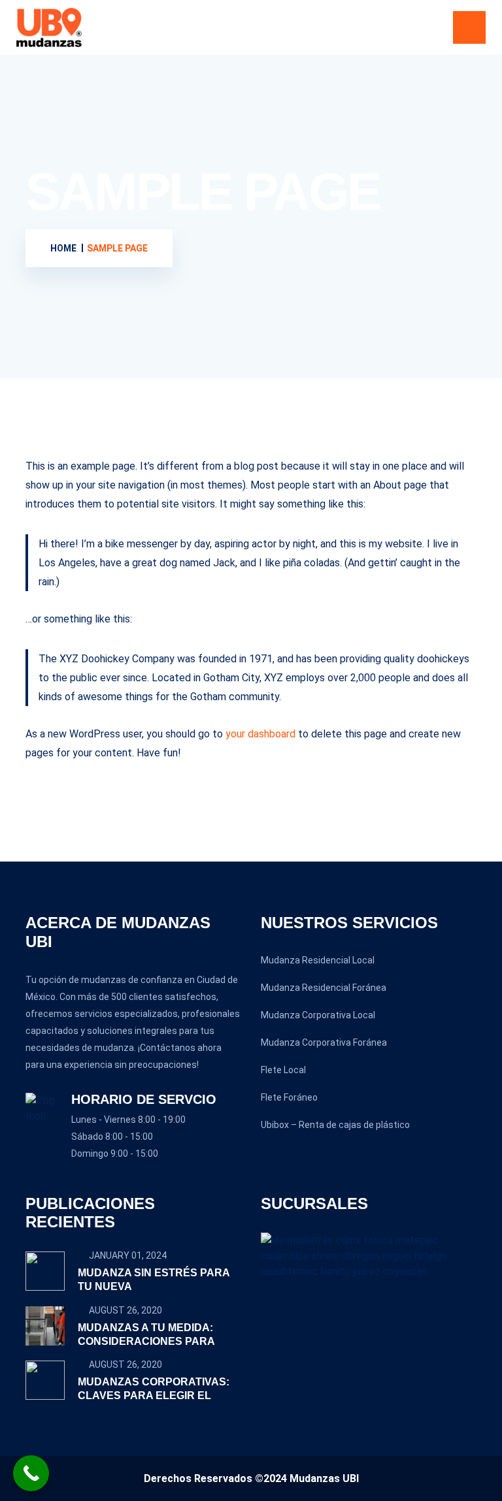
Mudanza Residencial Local (318, 960)
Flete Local (283, 1070)
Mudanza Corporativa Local (318, 1015)
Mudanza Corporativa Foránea (324, 1042)
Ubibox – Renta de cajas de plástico (335, 1125)
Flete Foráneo (289, 1097)
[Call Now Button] (31, 1473)
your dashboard (260, 734)
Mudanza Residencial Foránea (323, 987)
